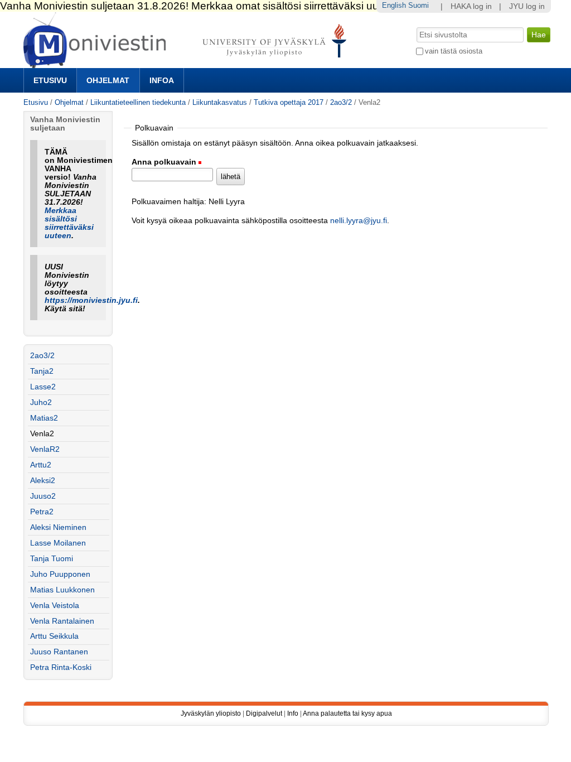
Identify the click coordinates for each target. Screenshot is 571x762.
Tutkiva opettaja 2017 (288, 102)
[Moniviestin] (188, 63)
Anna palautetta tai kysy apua (347, 713)
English (394, 5)
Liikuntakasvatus (219, 102)
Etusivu (50, 80)
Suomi (418, 5)
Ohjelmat (107, 80)
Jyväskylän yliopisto (211, 713)
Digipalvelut (264, 713)
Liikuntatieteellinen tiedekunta (138, 102)
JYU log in (527, 6)
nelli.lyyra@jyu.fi (358, 220)
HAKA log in (471, 6)
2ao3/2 (341, 102)
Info (292, 713)
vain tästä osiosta (453, 51)
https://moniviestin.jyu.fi (91, 300)
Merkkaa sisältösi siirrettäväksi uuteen (69, 223)
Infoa (161, 80)
